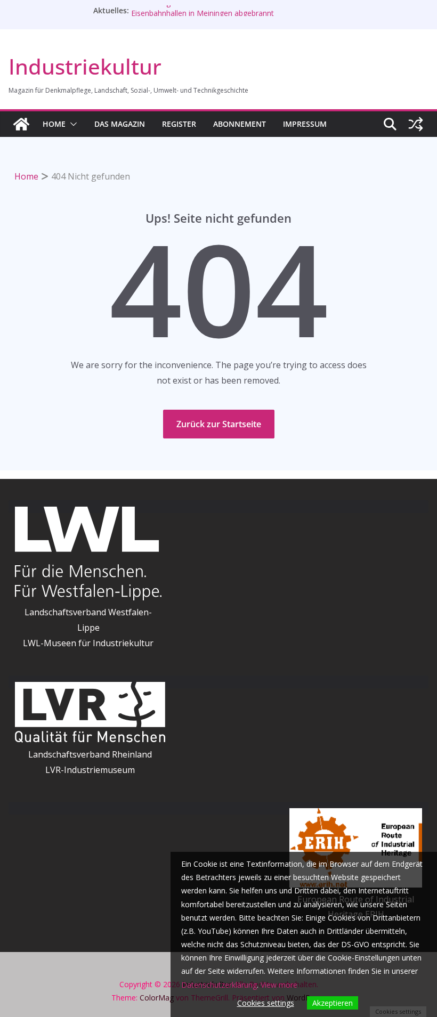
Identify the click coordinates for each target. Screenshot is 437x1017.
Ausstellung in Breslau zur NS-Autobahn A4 (205, 7)
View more (279, 985)
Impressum (305, 124)
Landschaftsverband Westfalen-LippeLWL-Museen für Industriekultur (88, 627)
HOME (54, 124)
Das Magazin (119, 124)
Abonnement (239, 124)
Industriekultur (85, 66)
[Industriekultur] (21, 124)
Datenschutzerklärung (219, 985)
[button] (71, 124)
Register (179, 124)
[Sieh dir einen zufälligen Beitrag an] (415, 124)
